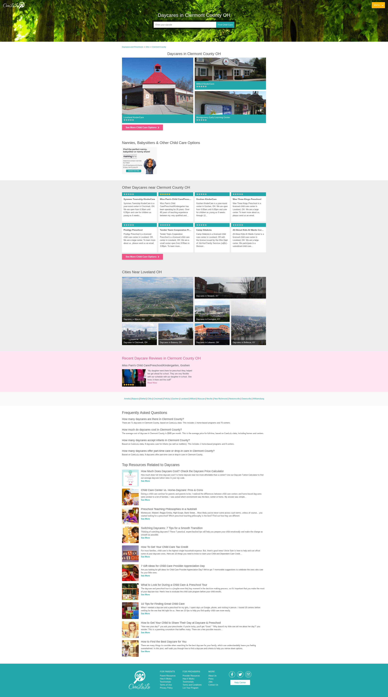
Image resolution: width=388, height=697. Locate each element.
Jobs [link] (210, 682)
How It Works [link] (166, 679)
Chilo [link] (149, 399)
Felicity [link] (167, 399)
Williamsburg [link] (258, 399)
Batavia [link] (135, 399)
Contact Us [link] (213, 685)
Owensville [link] (246, 399)
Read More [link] (152, 383)
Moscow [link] (201, 399)
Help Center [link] (240, 682)
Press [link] (211, 679)
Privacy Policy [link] (166, 688)
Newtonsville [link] (234, 399)
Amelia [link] (127, 399)
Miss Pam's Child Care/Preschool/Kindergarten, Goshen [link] (156, 365)
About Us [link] (212, 676)
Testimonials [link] (165, 682)
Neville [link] (209, 399)
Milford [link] (193, 399)
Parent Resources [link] (168, 676)
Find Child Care (225, 24)
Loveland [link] (184, 399)
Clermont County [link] (159, 47)
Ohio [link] (148, 47)
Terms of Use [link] (166, 685)
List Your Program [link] (190, 688)
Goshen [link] (175, 399)
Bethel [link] (143, 399)
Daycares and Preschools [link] (132, 47)
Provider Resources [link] (191, 676)
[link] (13, 5)
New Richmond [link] (220, 399)
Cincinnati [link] (158, 399)
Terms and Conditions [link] (192, 685)
